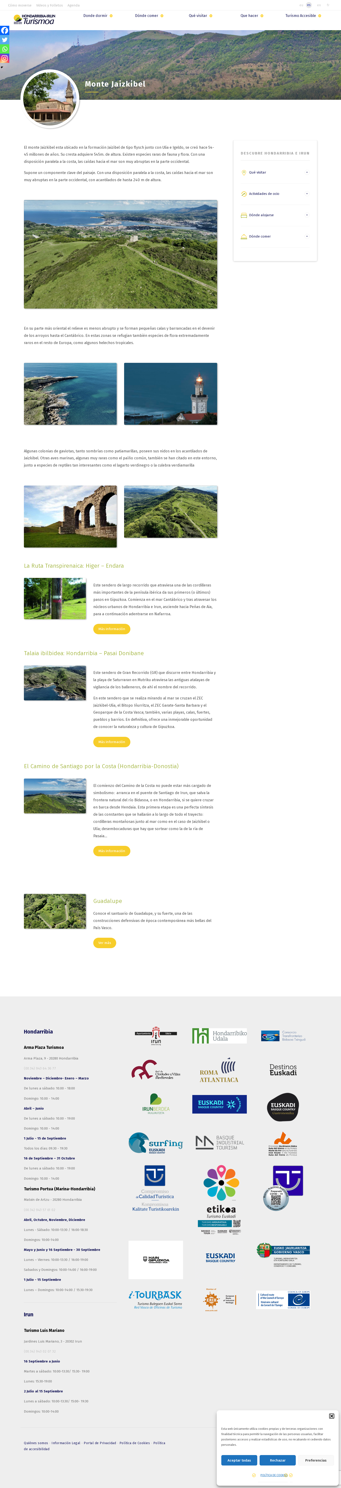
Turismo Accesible (300, 15)
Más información (111, 629)
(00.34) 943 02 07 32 (40, 1351)
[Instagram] (4, 58)
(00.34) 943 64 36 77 (40, 1068)
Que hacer (249, 15)
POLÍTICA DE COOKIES (274, 1475)
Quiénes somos (36, 1443)
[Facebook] (4, 30)
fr (328, 5)
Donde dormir (95, 15)
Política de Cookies (135, 1443)
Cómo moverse (20, 5)
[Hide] (2, 67)
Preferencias (316, 1460)
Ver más (104, 943)
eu (301, 5)
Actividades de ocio (264, 194)
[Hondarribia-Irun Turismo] (35, 21)
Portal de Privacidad (100, 1443)
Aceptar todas (239, 1460)
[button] (331, 1416)
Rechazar (278, 1460)
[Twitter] (4, 39)
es (309, 5)
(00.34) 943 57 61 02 (39, 1210)
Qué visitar (198, 15)
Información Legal (66, 1443)
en (319, 5)
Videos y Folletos (49, 5)
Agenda (74, 5)
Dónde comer (146, 15)
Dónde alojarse (261, 215)
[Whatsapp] (4, 49)
